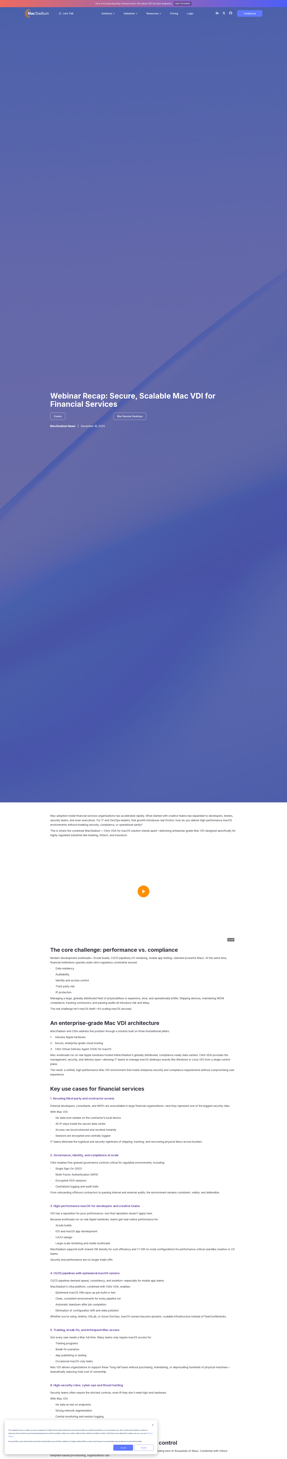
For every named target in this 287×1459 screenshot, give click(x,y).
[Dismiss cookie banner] (153, 1425)
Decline (144, 1448)
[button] (108, 13)
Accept (123, 1448)
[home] (37, 13)
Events (58, 416)
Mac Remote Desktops (130, 416)
